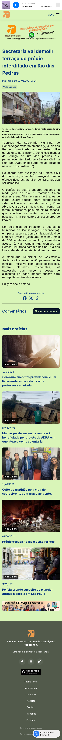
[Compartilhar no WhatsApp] (37, 298)
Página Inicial (31, 681)
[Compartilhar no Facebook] (25, 298)
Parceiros (31, 713)
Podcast (31, 720)
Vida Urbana (9, 87)
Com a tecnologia (26, 734)
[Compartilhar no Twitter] (31, 298)
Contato (31, 707)
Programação (31, 688)
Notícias (31, 700)
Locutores (31, 694)
